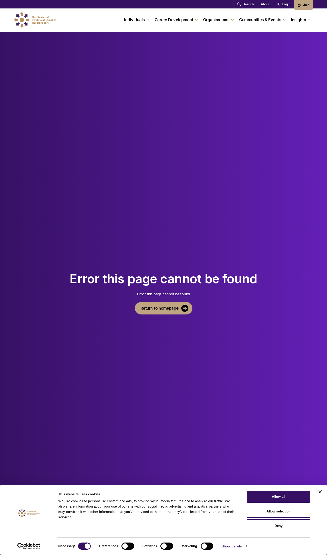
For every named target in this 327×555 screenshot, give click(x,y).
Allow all (278, 496)
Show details (232, 546)
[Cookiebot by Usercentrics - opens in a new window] (28, 546)
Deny (279, 526)
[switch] (127, 546)
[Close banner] (320, 491)
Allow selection (278, 511)
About (265, 4)
